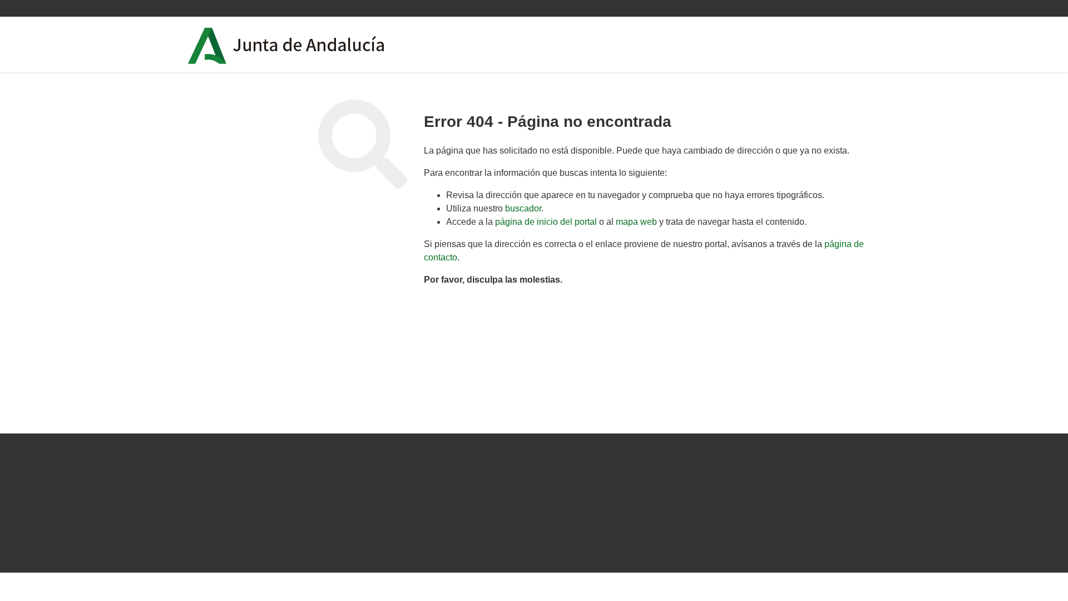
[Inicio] (318, 44)
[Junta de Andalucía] (207, 46)
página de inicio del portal (546, 221)
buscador (523, 208)
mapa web (636, 221)
